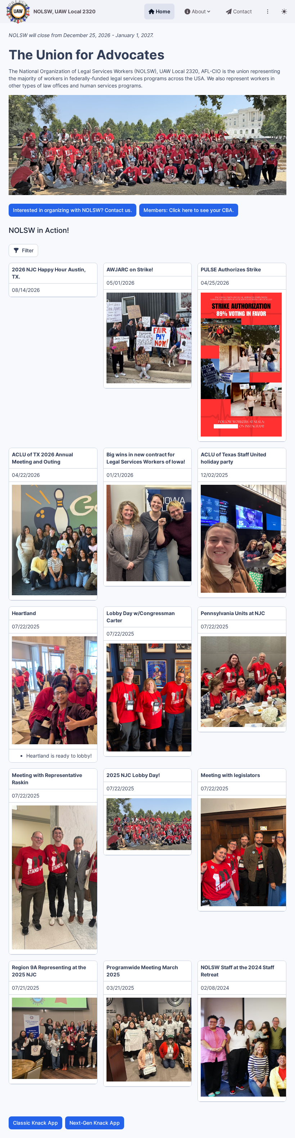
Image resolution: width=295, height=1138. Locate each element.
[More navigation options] (267, 11)
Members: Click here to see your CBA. (189, 210)
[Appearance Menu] (284, 11)
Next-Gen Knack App (94, 1123)
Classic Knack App (35, 1123)
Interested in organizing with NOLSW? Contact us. (72, 210)
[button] (178, 338)
